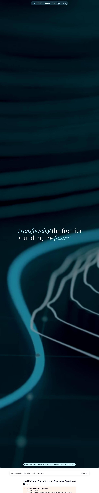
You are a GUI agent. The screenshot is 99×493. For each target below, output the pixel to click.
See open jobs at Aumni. (32, 490)
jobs (27, 473)
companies (16, 473)
